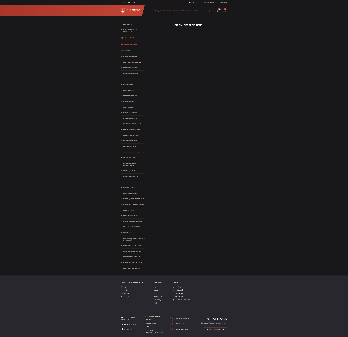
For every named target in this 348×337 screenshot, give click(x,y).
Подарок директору (130, 68)
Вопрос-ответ (150, 323)
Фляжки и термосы (130, 113)
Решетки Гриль (128, 210)
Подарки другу (128, 90)
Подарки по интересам (131, 257)
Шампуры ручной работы (132, 124)
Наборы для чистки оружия (133, 199)
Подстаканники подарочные (134, 152)
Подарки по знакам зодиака (134, 204)
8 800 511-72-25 (193, 3)
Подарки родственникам (132, 245)
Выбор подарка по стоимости (130, 30)
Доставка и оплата (164, 11)
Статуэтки (127, 232)
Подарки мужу (128, 101)
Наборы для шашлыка (131, 129)
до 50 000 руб (178, 296)
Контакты (188, 11)
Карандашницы (129, 187)
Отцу (155, 293)
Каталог (154, 11)
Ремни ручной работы (131, 227)
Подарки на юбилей (130, 73)
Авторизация (223, 2)
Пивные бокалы (129, 182)
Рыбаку (156, 303)
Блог (182, 11)
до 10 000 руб (178, 290)
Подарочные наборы (131, 79)
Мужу (156, 290)
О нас (196, 11)
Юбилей (124, 290)
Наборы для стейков (130, 193)
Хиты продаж (129, 38)
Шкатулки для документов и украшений (134, 239)
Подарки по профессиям (132, 262)
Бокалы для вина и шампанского (130, 164)
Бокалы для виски (130, 141)
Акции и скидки (130, 44)
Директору (158, 296)
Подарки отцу (128, 107)
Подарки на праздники (132, 251)
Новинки (127, 50)
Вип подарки (128, 84)
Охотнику (157, 300)
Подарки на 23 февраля (131, 268)
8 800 (215, 319)
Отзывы (176, 11)
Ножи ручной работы (131, 216)
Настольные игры (129, 146)
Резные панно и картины (132, 221)
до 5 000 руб (177, 287)
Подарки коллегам (130, 96)
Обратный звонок (209, 2)
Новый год (125, 296)
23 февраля (125, 293)
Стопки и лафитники (131, 135)
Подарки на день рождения (133, 62)
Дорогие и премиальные (182, 300)
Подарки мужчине (130, 56)
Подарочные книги (130, 176)
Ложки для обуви (129, 171)
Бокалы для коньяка (130, 118)
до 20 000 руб (178, 293)
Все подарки (127, 24)
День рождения (127, 287)
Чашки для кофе (129, 157)
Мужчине (157, 287)
